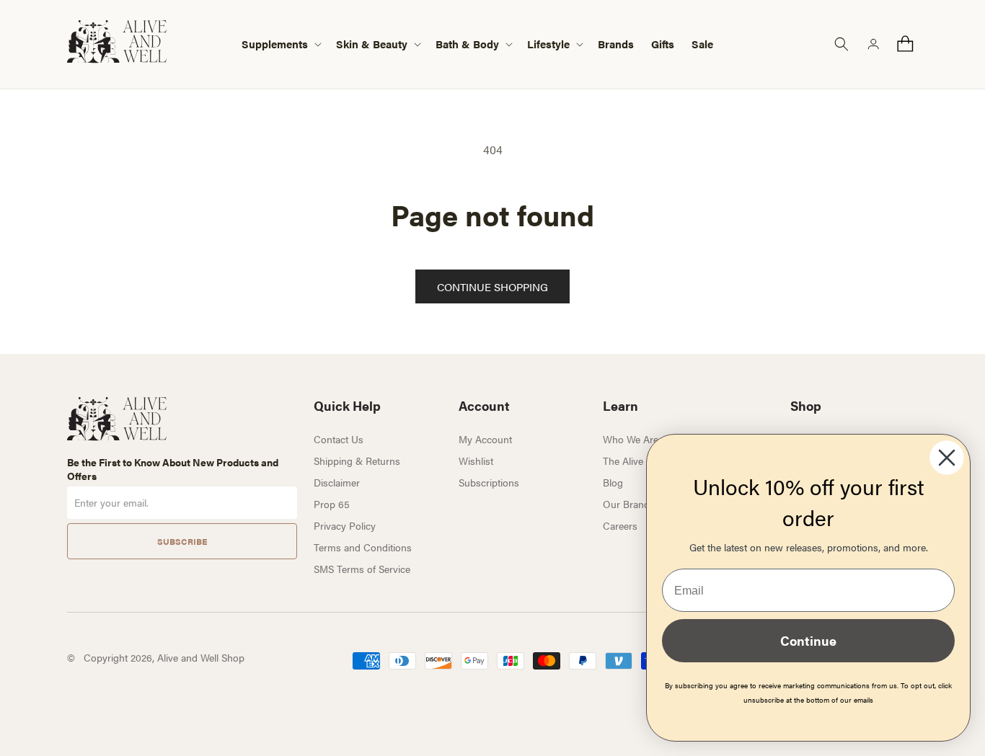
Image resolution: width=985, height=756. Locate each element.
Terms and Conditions (363, 547)
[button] (280, 44)
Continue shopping (492, 286)
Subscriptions (489, 482)
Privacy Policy (345, 525)
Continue (808, 640)
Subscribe (182, 541)
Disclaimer (337, 482)
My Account (485, 439)
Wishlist (476, 460)
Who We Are (630, 439)
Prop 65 (332, 504)
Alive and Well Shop (200, 657)
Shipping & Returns (357, 460)
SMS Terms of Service (362, 568)
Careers (620, 525)
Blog (613, 482)
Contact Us (338, 439)
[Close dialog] (947, 458)
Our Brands (629, 504)
